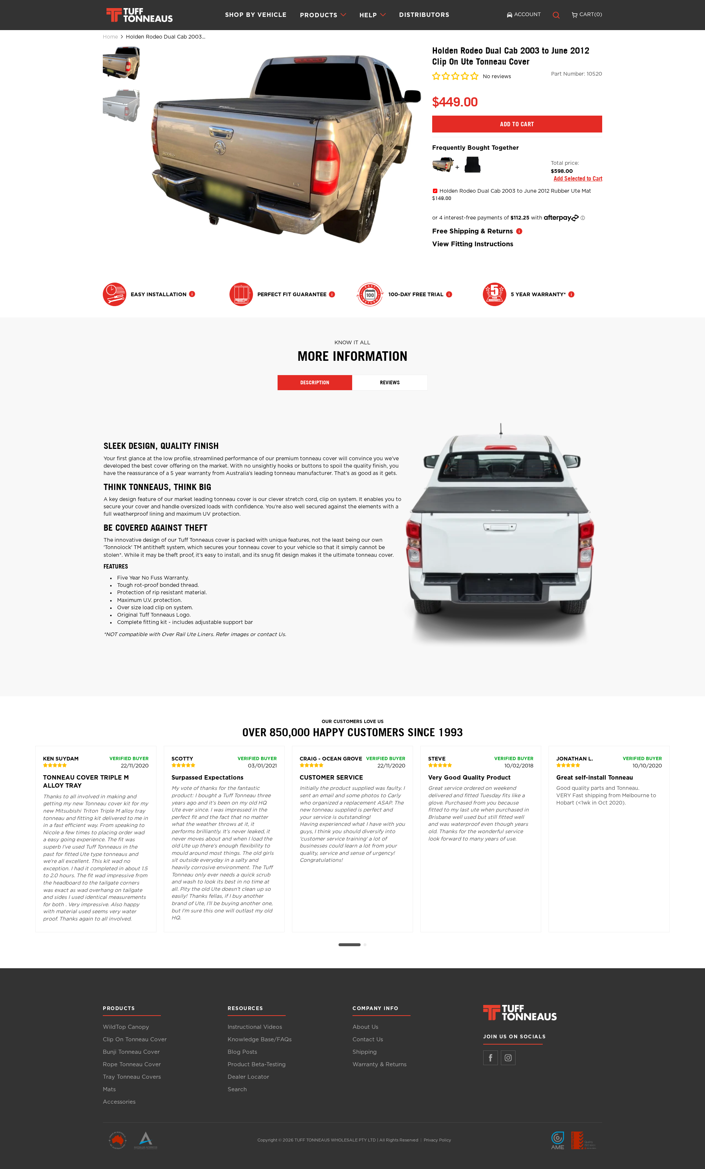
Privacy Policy (437, 1140)
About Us (365, 1027)
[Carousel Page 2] (365, 944)
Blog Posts (242, 1052)
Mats (109, 1089)
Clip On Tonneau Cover (135, 1039)
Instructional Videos (255, 1027)
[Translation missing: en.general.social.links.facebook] (490, 1057)
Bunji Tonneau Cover (131, 1052)
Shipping (364, 1052)
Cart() (590, 14)
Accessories (119, 1102)
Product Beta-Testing (257, 1064)
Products (318, 15)
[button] (455, 77)
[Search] (556, 15)
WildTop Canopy (126, 1027)
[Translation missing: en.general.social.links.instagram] (508, 1057)
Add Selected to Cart (578, 178)
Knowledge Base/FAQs (260, 1039)
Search (237, 1089)
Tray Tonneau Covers (132, 1077)
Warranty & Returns (379, 1064)
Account (527, 14)
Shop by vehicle (256, 14)
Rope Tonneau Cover (132, 1064)
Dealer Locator (248, 1077)
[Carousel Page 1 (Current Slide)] (350, 944)
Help (368, 15)
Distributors (424, 14)
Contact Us (367, 1039)
